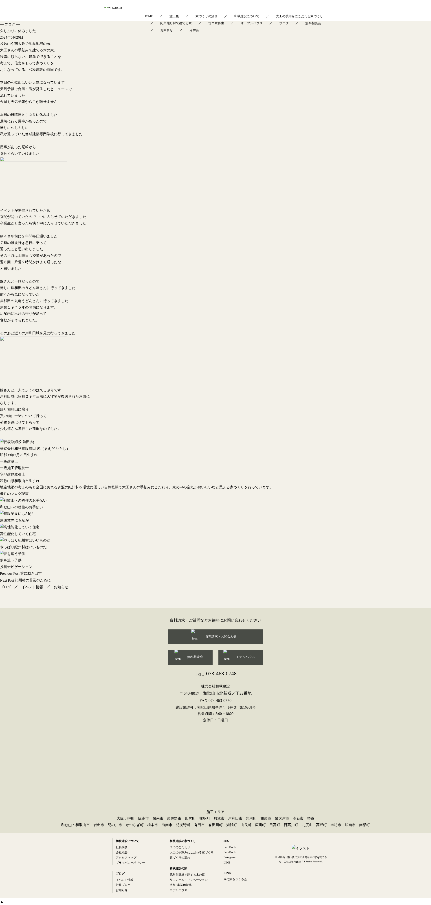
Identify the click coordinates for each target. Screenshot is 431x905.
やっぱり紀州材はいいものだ (23, 547)
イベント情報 (32, 587)
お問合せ (166, 30)
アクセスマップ (126, 857)
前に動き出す (21, 573)
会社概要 (122, 852)
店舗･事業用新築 (181, 885)
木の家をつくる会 (235, 879)
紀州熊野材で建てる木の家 (187, 874)
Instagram (229, 857)
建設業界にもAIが (14, 520)
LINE (227, 862)
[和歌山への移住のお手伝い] (215, 500)
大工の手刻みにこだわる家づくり (299, 16)
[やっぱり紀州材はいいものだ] (215, 540)
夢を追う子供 (11, 560)
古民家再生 (216, 23)
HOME (148, 16)
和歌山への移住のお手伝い (21, 507)
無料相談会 (313, 23)
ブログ (284, 23)
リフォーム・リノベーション (189, 879)
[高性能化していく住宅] (215, 527)
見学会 (194, 30)
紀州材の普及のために (25, 580)
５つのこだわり (180, 847)
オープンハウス (252, 23)
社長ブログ (123, 885)
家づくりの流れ (207, 16)
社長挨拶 (122, 847)
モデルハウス (245, 657)
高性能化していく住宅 (18, 534)
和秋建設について (246, 16)
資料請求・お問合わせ (221, 636)
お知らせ (61, 587)
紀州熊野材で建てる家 (176, 23)
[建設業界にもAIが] (215, 513)
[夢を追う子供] (215, 553)
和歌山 (66, 825)
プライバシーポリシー (130, 862)
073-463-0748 (216, 674)
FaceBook (230, 847)
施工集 (174, 16)
